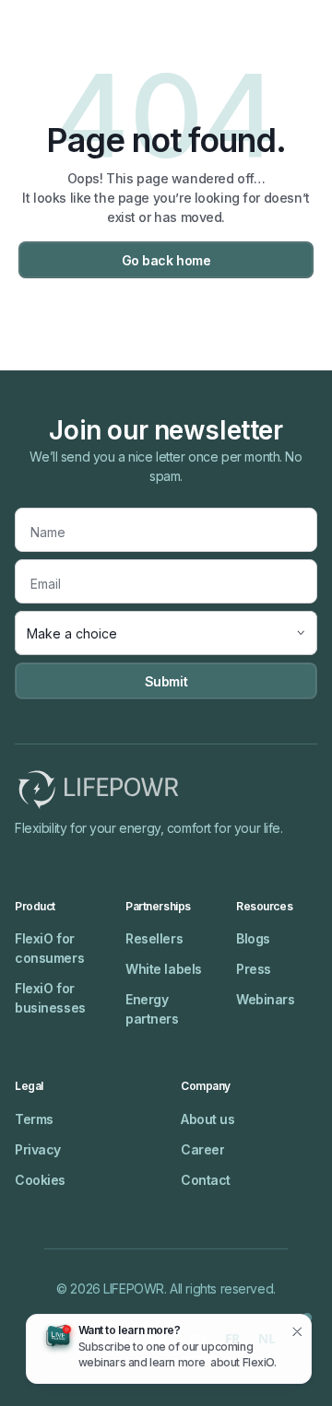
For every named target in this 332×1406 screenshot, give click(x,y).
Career (202, 1149)
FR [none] (232, 1338)
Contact (206, 1180)
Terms (34, 1119)
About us (208, 1119)
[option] (232, 1341)
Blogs (253, 938)
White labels (163, 969)
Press (253, 969)
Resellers (154, 938)
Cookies (40, 1180)
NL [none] (266, 1338)
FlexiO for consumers (49, 948)
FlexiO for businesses (50, 997)
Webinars (265, 999)
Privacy (38, 1149)
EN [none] (198, 1338)
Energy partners (152, 1008)
